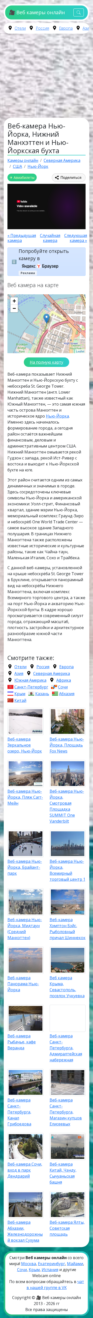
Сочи (63, 687)
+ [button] (14, 301)
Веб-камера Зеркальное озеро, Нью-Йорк (24, 745)
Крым (19, 693)
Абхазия (66, 693)
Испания (50, 1269)
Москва (28, 1263)
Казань (42, 693)
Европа (66, 28)
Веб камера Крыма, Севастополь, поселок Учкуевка (67, 986)
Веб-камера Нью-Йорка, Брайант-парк (24, 867)
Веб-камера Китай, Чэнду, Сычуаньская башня (63, 1173)
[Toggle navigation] (78, 12)
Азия (87, 28)
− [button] (14, 308)
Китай (20, 700)
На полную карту (46, 362)
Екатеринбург (51, 1263)
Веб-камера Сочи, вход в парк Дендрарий (24, 1170)
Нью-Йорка (57, 416)
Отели (20, 28)
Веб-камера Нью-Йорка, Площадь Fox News (67, 745)
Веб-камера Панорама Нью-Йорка (23, 983)
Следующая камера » (75, 238)
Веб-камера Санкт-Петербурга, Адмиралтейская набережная (66, 1048)
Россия (42, 28)
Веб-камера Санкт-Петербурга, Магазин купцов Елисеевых (66, 1112)
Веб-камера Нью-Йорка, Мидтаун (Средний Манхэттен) (24, 928)
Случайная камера (50, 238)
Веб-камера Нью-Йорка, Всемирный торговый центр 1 (67, 870)
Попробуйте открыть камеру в (44, 255)
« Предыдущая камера (21, 238)
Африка (63, 680)
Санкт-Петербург (31, 687)
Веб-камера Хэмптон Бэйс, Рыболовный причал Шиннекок (68, 928)
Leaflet (80, 351)
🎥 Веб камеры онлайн (37, 12)
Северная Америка (51, 673)
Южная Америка (30, 680)
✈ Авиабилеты (22, 177)
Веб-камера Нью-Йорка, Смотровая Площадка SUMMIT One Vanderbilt (67, 806)
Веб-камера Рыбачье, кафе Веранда (21, 1042)
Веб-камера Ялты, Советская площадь (67, 1228)
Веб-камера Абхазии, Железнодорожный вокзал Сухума (25, 1231)
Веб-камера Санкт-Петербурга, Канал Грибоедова (19, 1112)
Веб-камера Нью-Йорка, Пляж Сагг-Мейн (25, 797)
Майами (75, 1263)
